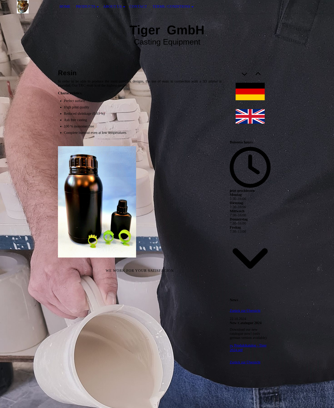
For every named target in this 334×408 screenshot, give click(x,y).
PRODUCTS (85, 6)
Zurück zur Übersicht (245, 311)
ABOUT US (112, 6)
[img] (22, 6)
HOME (65, 6)
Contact (138, 6)
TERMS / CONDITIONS (171, 6)
